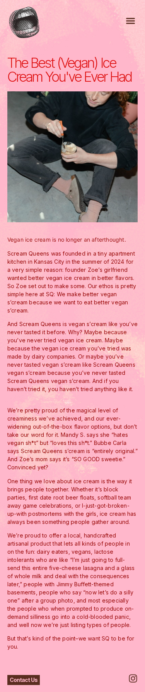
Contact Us (24, 680)
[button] (130, 21)
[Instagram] (133, 678)
